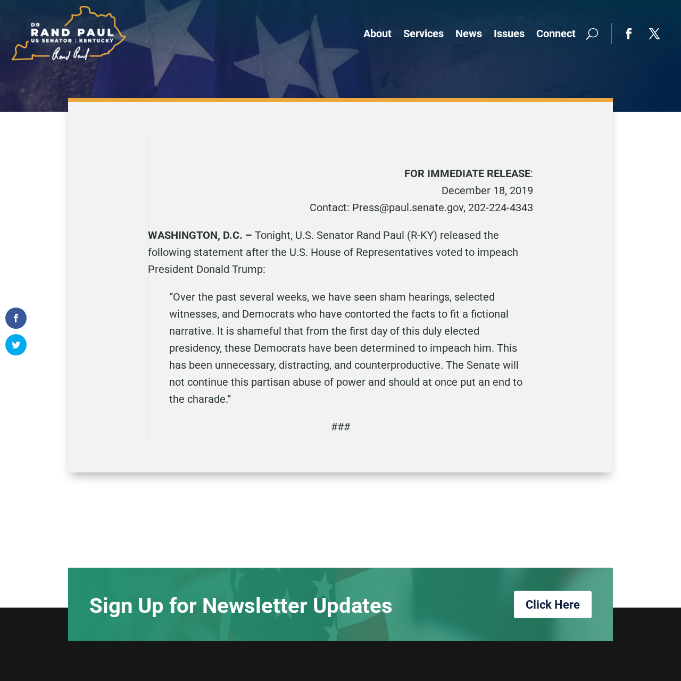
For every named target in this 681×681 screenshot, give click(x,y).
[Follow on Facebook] (629, 33)
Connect (556, 33)
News (468, 33)
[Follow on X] (654, 33)
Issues (509, 33)
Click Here (553, 604)
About (377, 33)
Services (423, 33)
